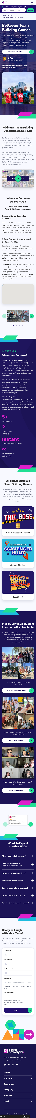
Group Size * (8, 978)
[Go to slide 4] (22, 325)
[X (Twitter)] (9, 1064)
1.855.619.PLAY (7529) (9, 67)
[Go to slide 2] (16, 325)
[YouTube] (17, 1064)
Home (4, 15)
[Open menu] (32, 3)
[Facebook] (5, 1064)
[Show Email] (24, 1116)
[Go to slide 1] (13, 325)
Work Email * (8, 969)
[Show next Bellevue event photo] (32, 316)
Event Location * (9, 992)
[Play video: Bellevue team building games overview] (18, 178)
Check (30, 10)
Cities (10, 15)
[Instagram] (13, 1064)
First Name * (8, 950)
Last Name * (8, 959)
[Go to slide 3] (19, 325)
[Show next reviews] (30, 824)
